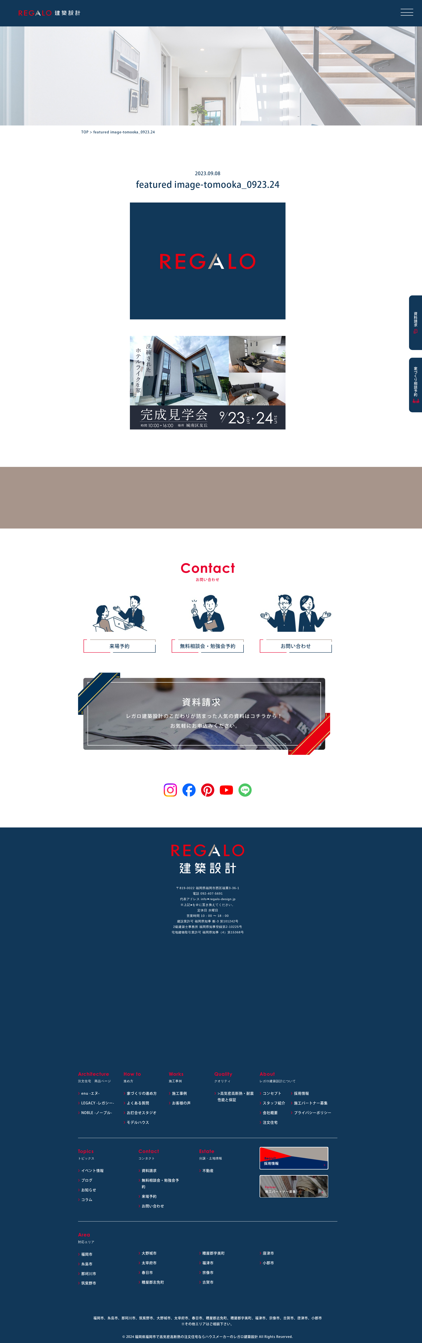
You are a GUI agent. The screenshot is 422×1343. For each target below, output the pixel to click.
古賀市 (208, 1282)
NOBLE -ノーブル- (96, 1113)
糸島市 (87, 1264)
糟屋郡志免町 (153, 1282)
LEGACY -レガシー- (97, 1103)
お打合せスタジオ (142, 1113)
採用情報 (301, 1093)
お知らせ (88, 1190)
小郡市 (268, 1263)
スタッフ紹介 (274, 1103)
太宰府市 (149, 1263)
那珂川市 (88, 1273)
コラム (87, 1199)
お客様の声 (181, 1103)
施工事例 (179, 1093)
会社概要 (270, 1113)
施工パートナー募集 (311, 1103)
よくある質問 (138, 1103)
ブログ (87, 1180)
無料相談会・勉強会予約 (208, 646)
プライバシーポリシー (312, 1113)
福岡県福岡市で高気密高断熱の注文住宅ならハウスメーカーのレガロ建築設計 (196, 1336)
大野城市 (149, 1253)
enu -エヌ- (90, 1093)
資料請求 (149, 1170)
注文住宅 (270, 1122)
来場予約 (119, 646)
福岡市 (87, 1254)
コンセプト (272, 1093)
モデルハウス (138, 1122)
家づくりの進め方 (142, 1093)
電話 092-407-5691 (208, 893)
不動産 (208, 1170)
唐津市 (268, 1253)
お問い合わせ (296, 646)
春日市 (147, 1272)
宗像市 (208, 1272)
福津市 (208, 1263)
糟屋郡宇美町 (213, 1253)
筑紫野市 (88, 1283)
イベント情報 (92, 1170)
